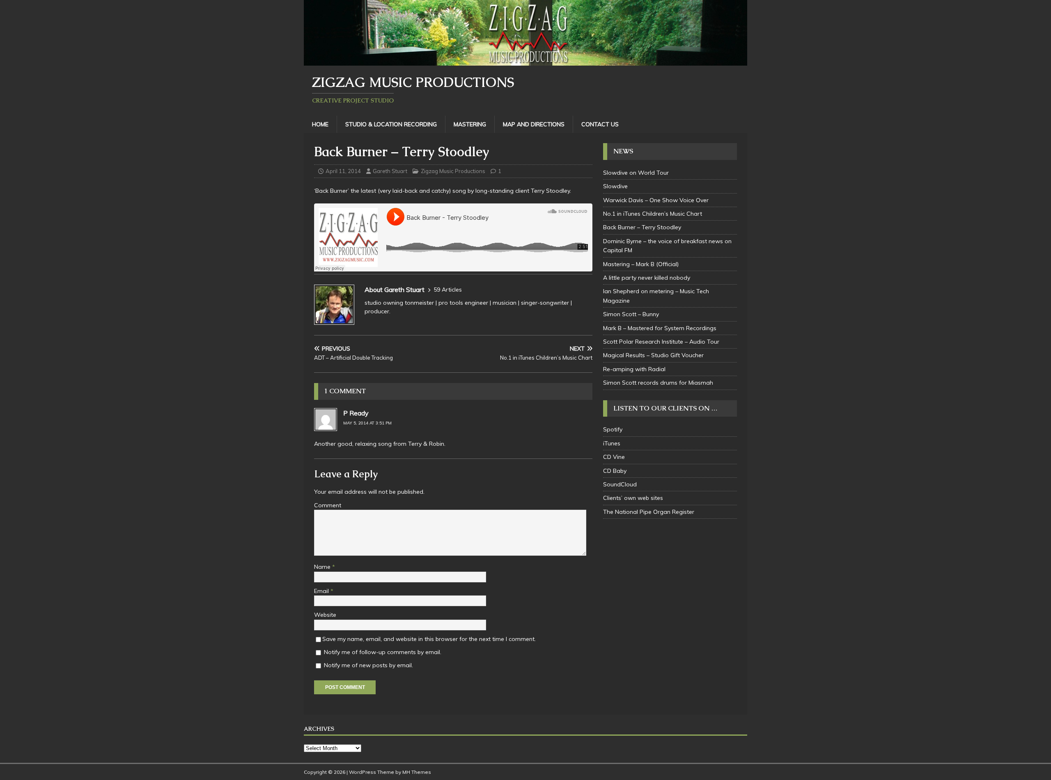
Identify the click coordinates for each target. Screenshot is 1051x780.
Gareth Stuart (390, 171)
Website (325, 614)
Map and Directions (534, 124)
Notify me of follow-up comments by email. (382, 652)
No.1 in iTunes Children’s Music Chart (652, 213)
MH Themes (416, 772)
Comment (327, 505)
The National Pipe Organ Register (648, 511)
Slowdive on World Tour (636, 172)
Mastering (470, 124)
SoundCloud (620, 484)
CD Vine (614, 457)
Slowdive (615, 186)
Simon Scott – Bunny (631, 314)
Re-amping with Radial (634, 369)
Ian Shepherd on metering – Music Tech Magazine (656, 295)
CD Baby (614, 470)
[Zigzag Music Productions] (525, 61)
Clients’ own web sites (633, 498)
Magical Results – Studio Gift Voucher (653, 355)
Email (322, 591)
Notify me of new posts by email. (368, 665)
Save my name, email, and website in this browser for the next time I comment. (429, 639)
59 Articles (448, 289)
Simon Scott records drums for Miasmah (658, 382)
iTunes (611, 443)
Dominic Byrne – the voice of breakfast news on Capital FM (667, 245)
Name (323, 566)
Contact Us (600, 124)
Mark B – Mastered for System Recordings (659, 328)
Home (320, 124)
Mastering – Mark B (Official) (641, 264)
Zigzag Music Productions (453, 171)
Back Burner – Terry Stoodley (642, 227)
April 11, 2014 (343, 171)
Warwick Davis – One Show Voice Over (656, 200)
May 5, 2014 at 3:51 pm (367, 423)
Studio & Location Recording (391, 124)
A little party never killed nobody (646, 277)
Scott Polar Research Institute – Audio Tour (661, 341)
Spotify (612, 429)
